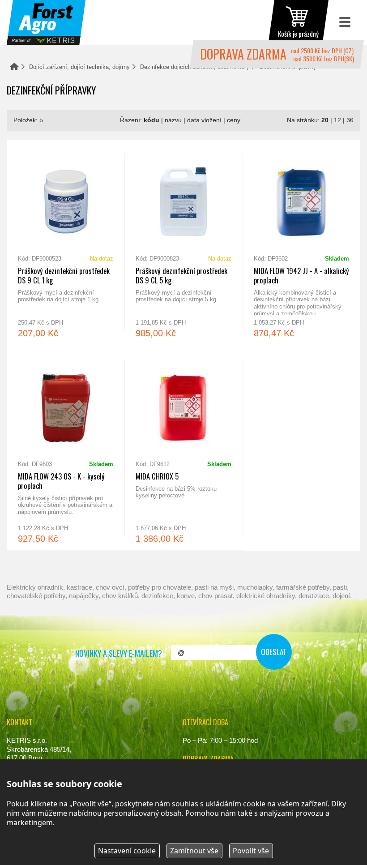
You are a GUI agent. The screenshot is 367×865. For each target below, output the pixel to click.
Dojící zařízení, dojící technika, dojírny (79, 67)
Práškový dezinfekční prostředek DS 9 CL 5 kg (183, 242)
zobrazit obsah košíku (298, 22)
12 (337, 120)
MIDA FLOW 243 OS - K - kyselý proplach (65, 447)
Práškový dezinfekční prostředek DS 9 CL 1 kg (65, 242)
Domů (14, 66)
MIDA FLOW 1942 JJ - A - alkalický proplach (301, 242)
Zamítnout (194, 851)
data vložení (204, 120)
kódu (151, 120)
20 (325, 120)
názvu (173, 120)
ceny (233, 120)
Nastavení (127, 851)
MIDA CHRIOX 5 (183, 447)
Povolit (251, 851)
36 (350, 120)
